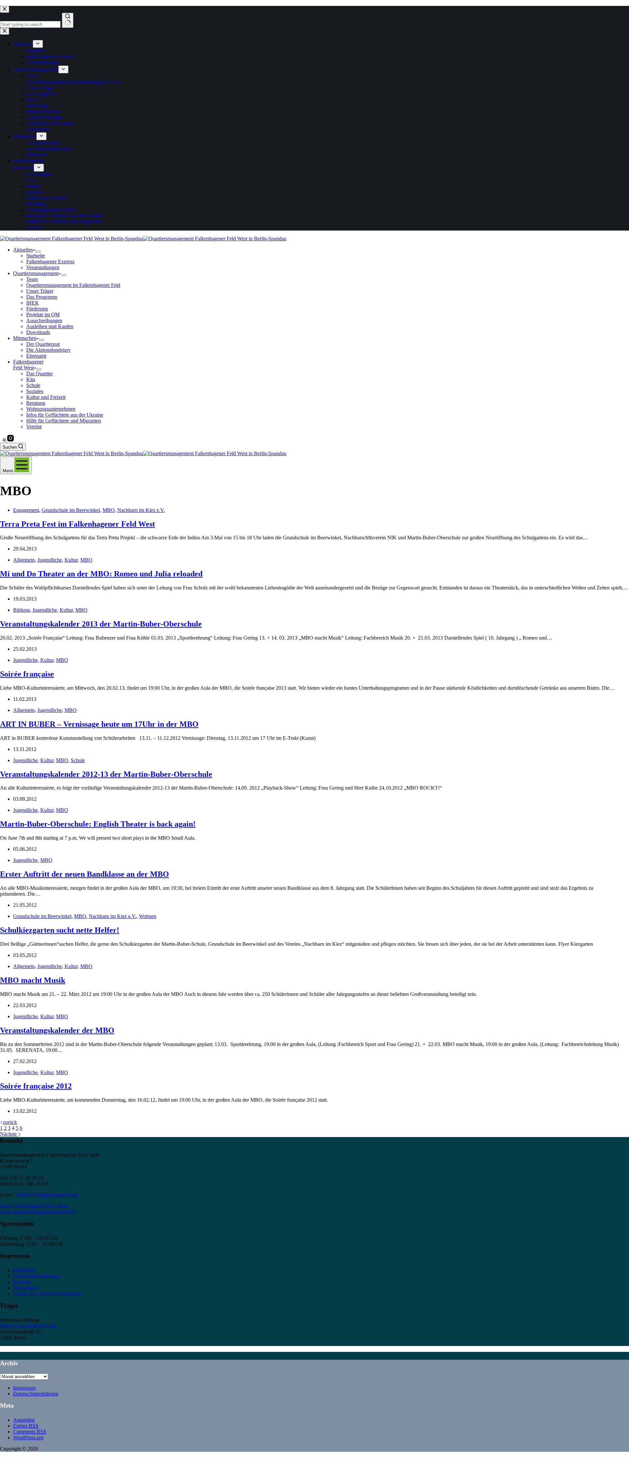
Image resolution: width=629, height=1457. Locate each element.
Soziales (34, 391)
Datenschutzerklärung (35, 1276)
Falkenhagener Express (50, 261)
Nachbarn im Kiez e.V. (141, 510)
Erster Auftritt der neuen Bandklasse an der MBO (84, 874)
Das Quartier (39, 373)
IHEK (32, 303)
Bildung (21, 610)
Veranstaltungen (42, 267)
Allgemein (24, 560)
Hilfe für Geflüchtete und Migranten (63, 420)
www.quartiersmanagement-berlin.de (38, 1212)
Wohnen (147, 916)
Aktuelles (23, 249)
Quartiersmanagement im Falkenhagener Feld (73, 285)
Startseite (35, 255)
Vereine (34, 426)
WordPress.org (28, 1437)
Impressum (24, 1270)
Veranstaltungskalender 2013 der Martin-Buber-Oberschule (101, 624)
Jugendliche (49, 560)
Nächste (9, 1134)
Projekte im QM (43, 314)
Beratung (35, 403)
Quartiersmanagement (35, 273)
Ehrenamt (36, 356)
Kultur (71, 560)
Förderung (37, 308)
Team (32, 279)
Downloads (38, 332)
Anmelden (24, 1420)
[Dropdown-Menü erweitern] (38, 251)
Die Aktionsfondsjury (48, 350)
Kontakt (21, 1282)
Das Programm (41, 297)
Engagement (26, 510)
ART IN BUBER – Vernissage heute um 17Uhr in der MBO (99, 724)
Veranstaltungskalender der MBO (57, 1030)
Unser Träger (39, 291)
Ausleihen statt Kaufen (49, 326)
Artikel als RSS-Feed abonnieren (47, 1294)
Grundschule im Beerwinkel (71, 510)
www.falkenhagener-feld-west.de (34, 1206)
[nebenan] (5, 439)
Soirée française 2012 (36, 1086)
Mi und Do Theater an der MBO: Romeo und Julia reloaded (101, 574)
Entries (25, 1426)
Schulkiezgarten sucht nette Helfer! (59, 930)
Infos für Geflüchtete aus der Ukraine (64, 415)
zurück (10, 1122)
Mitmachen (24, 338)
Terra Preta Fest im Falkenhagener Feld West (77, 524)
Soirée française (27, 674)
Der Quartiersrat (43, 344)
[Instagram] (10, 439)
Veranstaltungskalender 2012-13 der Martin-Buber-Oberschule (106, 774)
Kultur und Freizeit (46, 397)
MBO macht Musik (32, 980)
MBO (109, 510)
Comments (29, 1431)
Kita (30, 379)
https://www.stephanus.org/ (28, 1326)
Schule (33, 385)
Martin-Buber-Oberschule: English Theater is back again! (98, 824)
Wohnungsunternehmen (50, 409)
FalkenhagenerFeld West (28, 364)
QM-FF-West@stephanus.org (46, 1195)
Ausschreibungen (44, 320)
